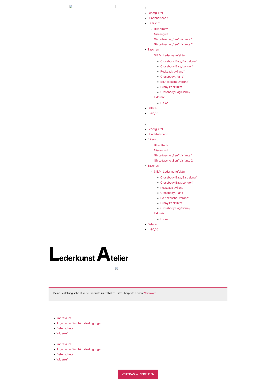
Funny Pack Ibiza (171, 87)
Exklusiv (159, 97)
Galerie (152, 108)
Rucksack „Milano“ (172, 71)
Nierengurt (161, 34)
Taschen (153, 49)
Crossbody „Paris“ (172, 76)
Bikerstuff (154, 23)
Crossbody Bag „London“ (176, 66)
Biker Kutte (161, 29)
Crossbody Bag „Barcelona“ (178, 61)
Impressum (64, 318)
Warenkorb (149, 293)
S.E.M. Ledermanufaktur (170, 55)
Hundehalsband (158, 18)
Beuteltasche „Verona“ (174, 81)
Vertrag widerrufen (138, 374)
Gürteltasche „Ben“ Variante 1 (173, 39)
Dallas (164, 103)
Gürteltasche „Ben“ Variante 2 (173, 44)
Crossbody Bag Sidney (175, 92)
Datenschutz (65, 328)
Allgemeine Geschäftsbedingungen (79, 323)
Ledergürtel (155, 13)
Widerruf (62, 333)
